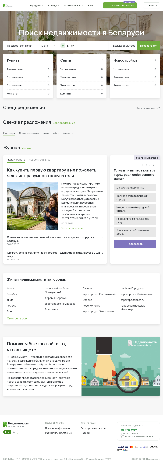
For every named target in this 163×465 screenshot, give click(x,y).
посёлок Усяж (91, 305)
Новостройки (125, 60)
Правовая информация (57, 428)
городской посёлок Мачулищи (133, 307)
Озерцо (87, 300)
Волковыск (51, 309)
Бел (14, 432)
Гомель (11, 305)
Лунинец (88, 288)
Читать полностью (73, 228)
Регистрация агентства (93, 428)
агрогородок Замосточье (98, 311)
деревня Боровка (56, 298)
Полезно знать (16, 159)
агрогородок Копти (132, 300)
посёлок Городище (132, 288)
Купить (13, 60)
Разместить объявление (58, 432)
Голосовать (135, 244)
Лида (10, 300)
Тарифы (85, 432)
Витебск (12, 294)
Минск (11, 288)
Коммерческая (72, 5)
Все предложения (64, 123)
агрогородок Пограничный (99, 294)
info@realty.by (128, 429)
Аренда (52, 5)
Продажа (35, 5)
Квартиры (9, 133)
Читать (26, 148)
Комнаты (28, 93)
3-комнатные (28, 85)
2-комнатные (28, 77)
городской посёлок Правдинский (57, 290)
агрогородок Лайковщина (136, 294)
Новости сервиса (39, 159)
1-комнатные (28, 69)
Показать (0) (148, 45)
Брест (11, 311)
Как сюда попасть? (148, 108)
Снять (65, 60)
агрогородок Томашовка (60, 303)
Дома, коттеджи (29, 133)
